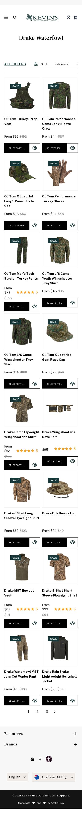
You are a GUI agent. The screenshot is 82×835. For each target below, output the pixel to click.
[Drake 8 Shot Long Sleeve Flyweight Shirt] (22, 489)
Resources (13, 733)
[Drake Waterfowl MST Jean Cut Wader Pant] (22, 648)
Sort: (54, 64)
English (14, 777)
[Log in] (68, 17)
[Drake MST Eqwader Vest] (22, 567)
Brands (10, 744)
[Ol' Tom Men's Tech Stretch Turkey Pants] (22, 250)
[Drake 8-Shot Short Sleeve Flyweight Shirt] (59, 567)
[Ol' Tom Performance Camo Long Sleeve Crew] (59, 95)
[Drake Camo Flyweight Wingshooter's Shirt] (22, 408)
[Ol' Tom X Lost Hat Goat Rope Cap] (59, 331)
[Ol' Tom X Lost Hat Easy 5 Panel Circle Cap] (22, 172)
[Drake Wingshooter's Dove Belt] (59, 408)
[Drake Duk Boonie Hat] (59, 489)
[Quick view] (34, 148)
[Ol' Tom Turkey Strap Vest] (22, 95)
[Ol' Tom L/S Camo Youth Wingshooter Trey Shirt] (59, 250)
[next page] (55, 712)
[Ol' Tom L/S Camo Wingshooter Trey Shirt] (22, 331)
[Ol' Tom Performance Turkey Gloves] (59, 172)
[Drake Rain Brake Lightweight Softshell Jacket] (59, 648)
